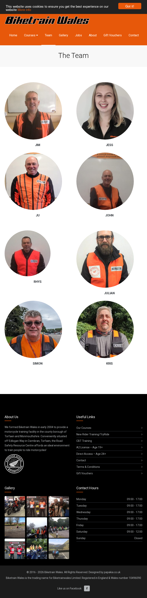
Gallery (63, 35)
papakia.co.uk (112, 572)
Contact (134, 35)
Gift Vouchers (113, 35)
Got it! (129, 6)
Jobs (78, 35)
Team (48, 35)
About (93, 35)
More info (24, 9)
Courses (30, 35)
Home (13, 35)
